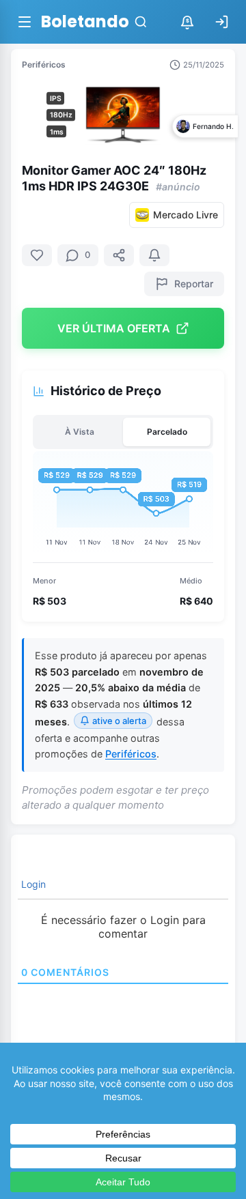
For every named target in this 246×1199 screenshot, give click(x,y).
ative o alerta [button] (119, 720)
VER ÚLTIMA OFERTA (113, 328)
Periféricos (44, 64)
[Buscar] (140, 21)
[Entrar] (221, 21)
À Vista (79, 432)
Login (32, 884)
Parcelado (167, 432)
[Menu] (24, 21)
